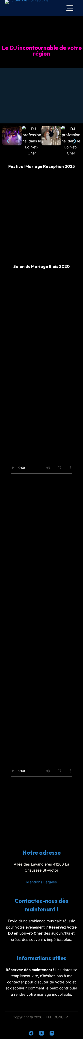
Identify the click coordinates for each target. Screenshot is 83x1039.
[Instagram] (52, 1033)
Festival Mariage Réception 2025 (41, 166)
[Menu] (69, 8)
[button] (8, 141)
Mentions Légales (41, 882)
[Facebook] (31, 1033)
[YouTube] (41, 1033)
